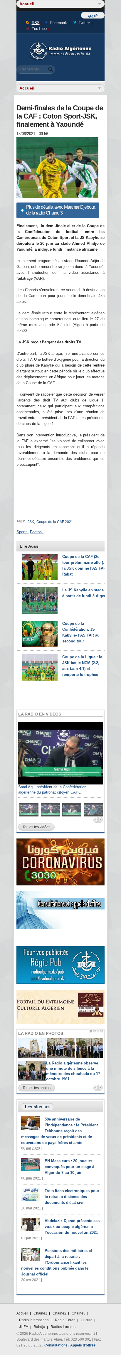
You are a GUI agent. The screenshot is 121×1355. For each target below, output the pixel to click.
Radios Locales (63, 1327)
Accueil (22, 1313)
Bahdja (39, 1327)
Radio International (34, 1320)
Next (100, 820)
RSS (36, 23)
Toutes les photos (37, 1088)
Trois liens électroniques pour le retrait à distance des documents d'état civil (72, 1197)
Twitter (84, 23)
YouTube (39, 28)
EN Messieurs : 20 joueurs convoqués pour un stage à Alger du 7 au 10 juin (69, 1167)
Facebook (58, 23)
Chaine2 (59, 1313)
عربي (93, 14)
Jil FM (23, 1327)
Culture (87, 1320)
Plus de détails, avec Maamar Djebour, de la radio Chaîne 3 (60, 210)
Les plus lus (37, 1106)
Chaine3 (78, 1313)
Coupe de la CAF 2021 (54, 522)
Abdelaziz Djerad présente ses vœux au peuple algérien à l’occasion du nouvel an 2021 (72, 1227)
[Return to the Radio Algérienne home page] (60, 44)
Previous (95, 820)
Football (36, 532)
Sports (22, 532)
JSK (31, 522)
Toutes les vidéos (36, 827)
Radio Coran (65, 1320)
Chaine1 (40, 1313)
